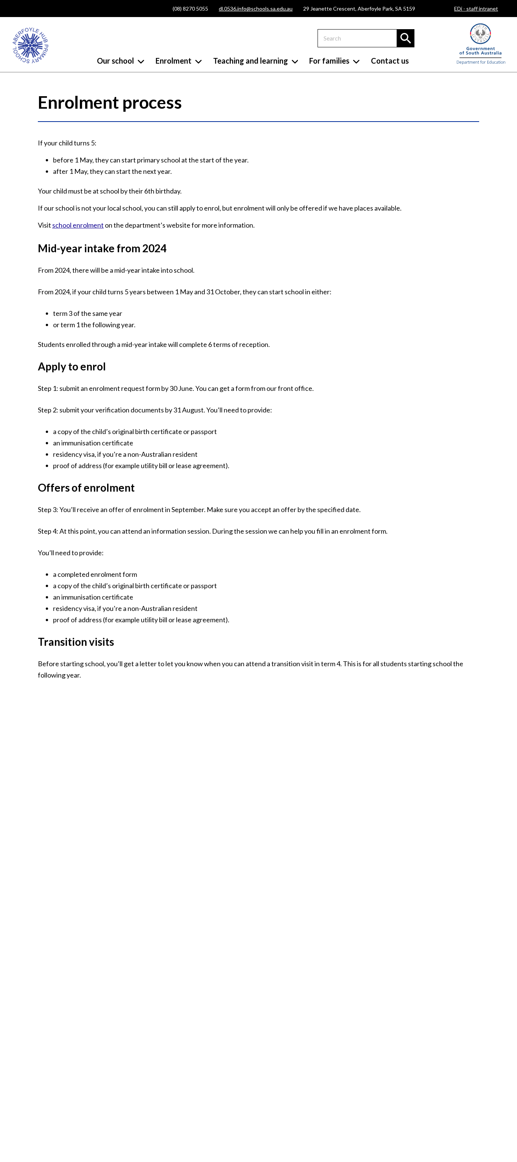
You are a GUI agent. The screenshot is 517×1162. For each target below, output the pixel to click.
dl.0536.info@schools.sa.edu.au (256, 8)
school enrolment (78, 225)
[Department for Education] (481, 62)
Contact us (390, 60)
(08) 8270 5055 (190, 8)
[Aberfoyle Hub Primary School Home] (30, 45)
